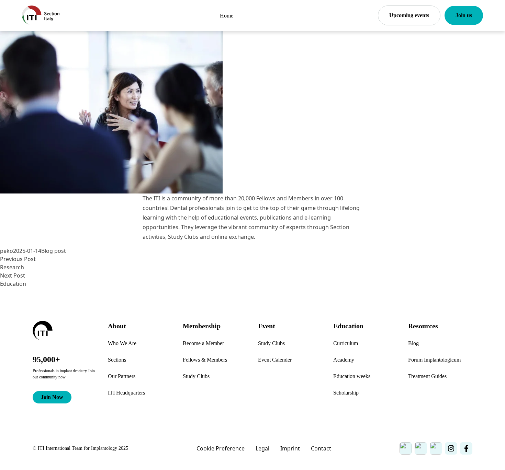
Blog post (53, 251)
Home (226, 16)
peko (6, 251)
